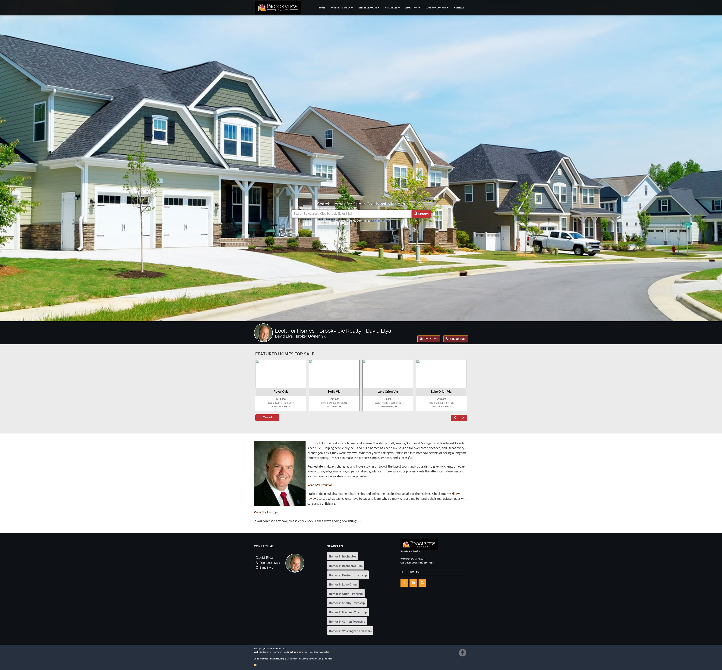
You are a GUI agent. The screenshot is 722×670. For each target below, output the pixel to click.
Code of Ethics (261, 659)
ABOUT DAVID (412, 7)
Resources (391, 7)
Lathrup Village (387, 392)
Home (322, 7)
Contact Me (430, 338)
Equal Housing (277, 659)
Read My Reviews (319, 485)
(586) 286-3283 (457, 339)
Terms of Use (315, 659)
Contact (459, 7)
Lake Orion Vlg (280, 392)
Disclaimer (292, 659)
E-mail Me (266, 567)
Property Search (341, 7)
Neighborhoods (367, 7)
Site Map (328, 659)
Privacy (302, 659)
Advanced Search (381, 221)
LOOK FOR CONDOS (436, 7)
